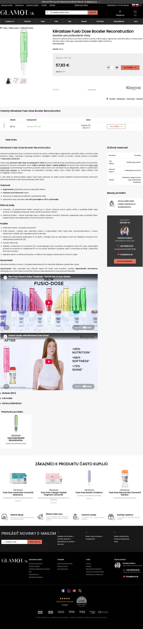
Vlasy (5, 28)
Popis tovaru (11, 139)
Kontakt (44, 5)
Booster (140, 99)
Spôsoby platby (34, 566)
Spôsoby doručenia (35, 563)
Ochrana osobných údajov (95, 572)
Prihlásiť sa (34, 542)
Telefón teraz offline (81, 5)
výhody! (126, 5)
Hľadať (92, 12)
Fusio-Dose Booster (8, 170)
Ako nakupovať (62, 569)
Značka (112, 99)
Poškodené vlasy (26, 28)
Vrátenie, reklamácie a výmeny (39, 569)
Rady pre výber (62, 566)
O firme (88, 563)
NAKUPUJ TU (92, 2)
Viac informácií (58, 43)
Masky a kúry (14, 28)
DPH (30, 572)
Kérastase (92, 89)
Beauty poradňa (6, 5)
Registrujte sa (111, 5)
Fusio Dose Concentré (11, 158)
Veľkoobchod (33, 574)
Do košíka (128, 68)
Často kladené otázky (64, 563)
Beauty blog (19, 5)
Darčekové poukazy (36, 577)
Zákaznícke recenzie (64, 601)
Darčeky (52, 5)
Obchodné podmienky (93, 569)
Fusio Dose (131, 99)
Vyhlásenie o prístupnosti (94, 574)
